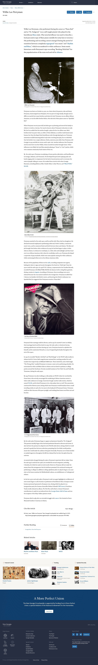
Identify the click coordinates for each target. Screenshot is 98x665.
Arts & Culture (6, 7)
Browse (21, 2)
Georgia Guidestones (62, 567)
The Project (51, 633)
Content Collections (30, 635)
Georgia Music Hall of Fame (59, 491)
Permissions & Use (53, 648)
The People (51, 635)
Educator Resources (30, 652)
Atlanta (59, 52)
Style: (69, 508)
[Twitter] (80, 634)
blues (35, 35)
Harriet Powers (7, 581)
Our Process (51, 644)
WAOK (30, 383)
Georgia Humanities (5, 645)
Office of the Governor (12, 645)
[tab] (63, 525)
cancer (57, 498)
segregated (50, 44)
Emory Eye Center (84, 572)
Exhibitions (30, 2)
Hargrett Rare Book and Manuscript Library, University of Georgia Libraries (43, 236)
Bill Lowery (61, 486)
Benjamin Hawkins (62, 582)
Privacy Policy (44, 660)
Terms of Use (36, 660)
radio (49, 262)
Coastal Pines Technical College (88, 576)
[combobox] (82, 2)
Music (12, 7)
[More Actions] (93, 12)
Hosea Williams (84, 581)
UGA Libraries (5, 653)
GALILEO (12, 638)
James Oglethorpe (32, 581)
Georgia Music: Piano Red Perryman (33, 529)
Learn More (49, 611)
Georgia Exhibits (29, 650)
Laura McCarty (5, 22)
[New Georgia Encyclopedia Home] (7, 2)
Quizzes (27, 644)
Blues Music (44, 551)
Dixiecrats (59, 576)
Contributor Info (52, 646)
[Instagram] (77, 634)
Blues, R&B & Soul (19, 7)
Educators (40, 2)
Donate (74, 646)
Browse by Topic (29, 633)
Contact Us (86, 634)
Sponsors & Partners (53, 638)
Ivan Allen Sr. (60, 572)
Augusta (37, 272)
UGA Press (5, 638)
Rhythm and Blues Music (31, 551)
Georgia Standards (30, 638)
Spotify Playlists (29, 648)
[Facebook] (73, 634)
